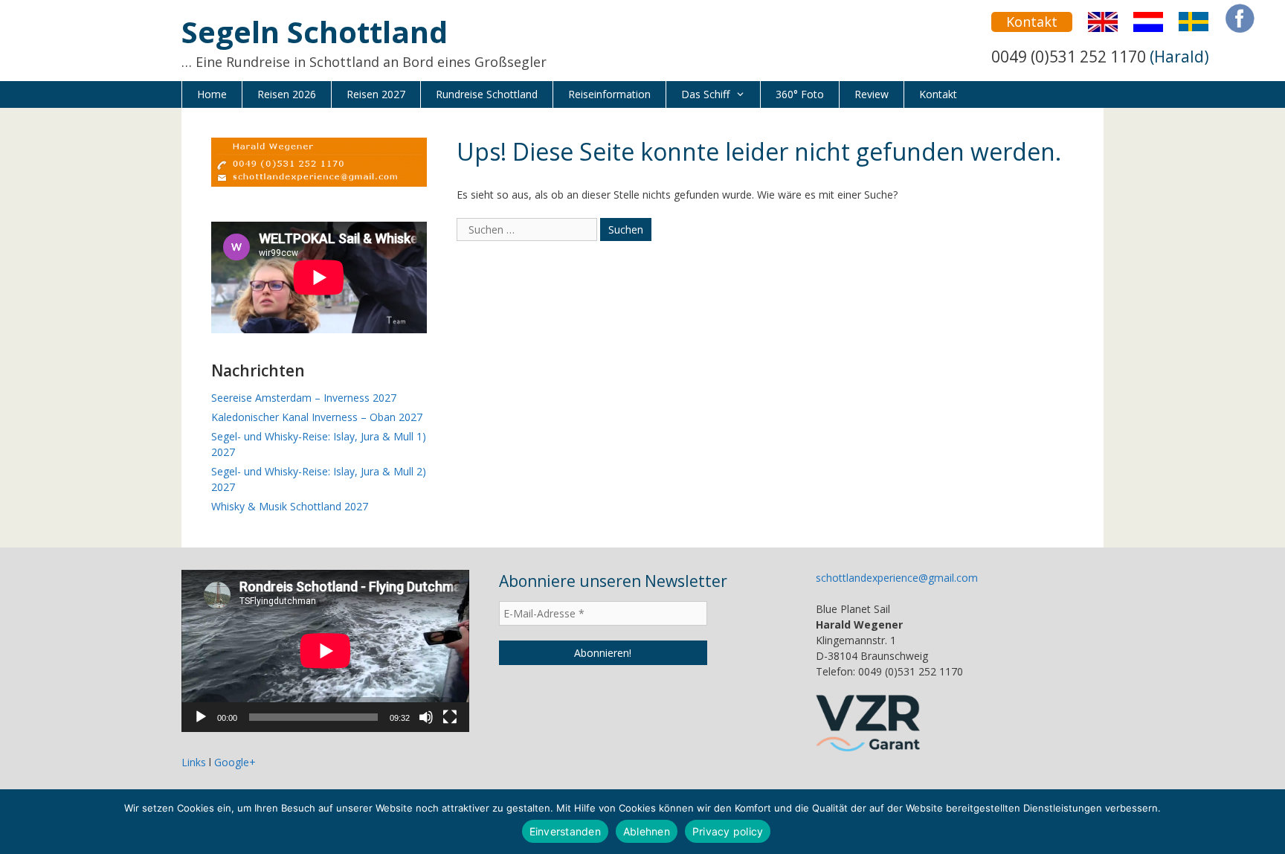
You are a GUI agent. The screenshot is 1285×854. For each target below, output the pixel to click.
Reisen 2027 (376, 94)
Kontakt (1031, 21)
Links (193, 762)
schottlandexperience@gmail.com (897, 578)
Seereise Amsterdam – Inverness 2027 (303, 398)
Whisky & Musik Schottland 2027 (289, 506)
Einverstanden (565, 831)
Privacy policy (728, 831)
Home (212, 94)
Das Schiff (705, 94)
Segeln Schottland (314, 31)
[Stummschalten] (426, 717)
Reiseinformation (609, 94)
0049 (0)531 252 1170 (1068, 56)
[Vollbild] (449, 717)
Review (871, 94)
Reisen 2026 (286, 94)
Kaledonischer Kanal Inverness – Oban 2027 (316, 417)
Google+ (235, 762)
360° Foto (800, 94)
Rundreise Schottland (487, 94)
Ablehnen (646, 831)
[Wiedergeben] (200, 717)
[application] (325, 650)
